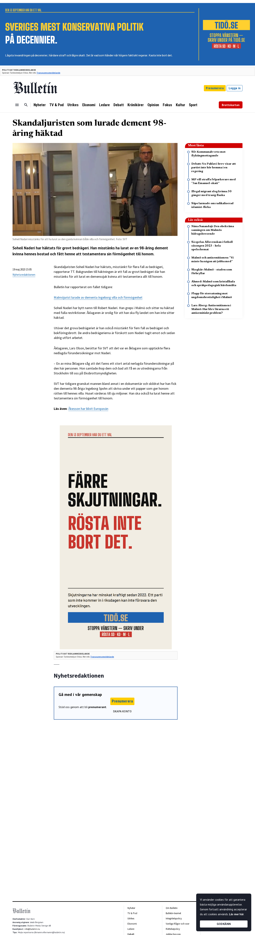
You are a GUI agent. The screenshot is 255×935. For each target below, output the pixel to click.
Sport (193, 105)
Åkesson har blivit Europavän (88, 408)
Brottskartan (231, 105)
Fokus (167, 105)
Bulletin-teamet (173, 913)
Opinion (153, 105)
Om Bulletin (172, 908)
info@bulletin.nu (32, 929)
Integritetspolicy (174, 918)
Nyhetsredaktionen (24, 274)
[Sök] (25, 104)
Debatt (118, 105)
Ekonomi (88, 105)
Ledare (104, 105)
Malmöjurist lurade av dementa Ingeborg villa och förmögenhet (98, 297)
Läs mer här (236, 914)
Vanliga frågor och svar (177, 923)
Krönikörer (136, 105)
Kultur (180, 105)
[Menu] (17, 104)
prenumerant (97, 707)
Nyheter (40, 105)
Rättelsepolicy (173, 929)
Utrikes (73, 105)
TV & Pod (56, 105)
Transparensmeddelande (48, 72)
